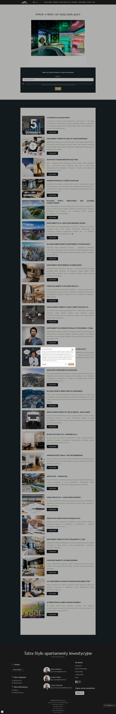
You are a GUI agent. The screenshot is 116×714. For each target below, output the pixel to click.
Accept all (71, 364)
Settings (44, 364)
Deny (66, 364)
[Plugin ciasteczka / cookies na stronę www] (72, 350)
